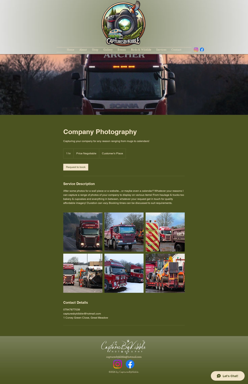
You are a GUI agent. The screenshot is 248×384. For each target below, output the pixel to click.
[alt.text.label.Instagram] (196, 49)
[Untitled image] (82, 232)
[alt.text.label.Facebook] (202, 49)
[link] (75, 167)
